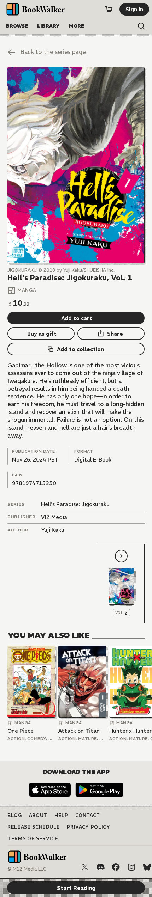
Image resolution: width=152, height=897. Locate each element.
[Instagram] (131, 867)
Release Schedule (33, 827)
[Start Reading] (76, 165)
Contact (87, 815)
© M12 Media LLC (26, 869)
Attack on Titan (79, 730)
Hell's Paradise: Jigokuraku (75, 504)
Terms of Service (32, 838)
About (38, 815)
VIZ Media (54, 517)
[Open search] (141, 26)
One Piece (20, 730)
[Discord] (100, 867)
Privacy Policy (88, 827)
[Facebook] (116, 867)
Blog (14, 815)
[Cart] (109, 9)
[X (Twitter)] (85, 867)
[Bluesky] (147, 867)
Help (61, 815)
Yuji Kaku (52, 529)
